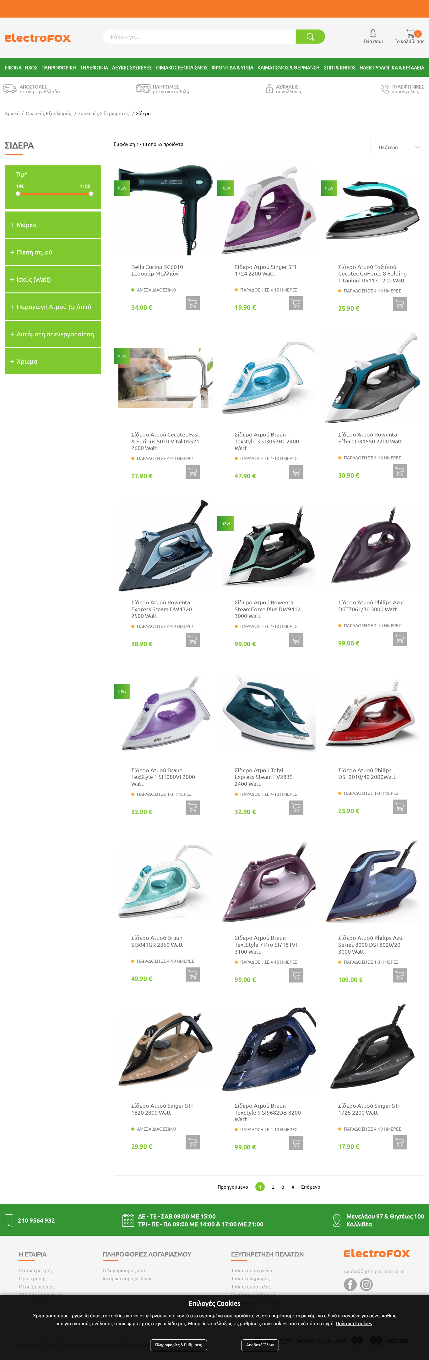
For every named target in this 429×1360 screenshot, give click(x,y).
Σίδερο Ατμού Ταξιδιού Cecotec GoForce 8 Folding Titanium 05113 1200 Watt (372, 273)
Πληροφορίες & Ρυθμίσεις (178, 1345)
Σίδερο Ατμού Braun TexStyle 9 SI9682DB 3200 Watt (268, 1112)
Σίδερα (143, 113)
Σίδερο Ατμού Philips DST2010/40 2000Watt (367, 773)
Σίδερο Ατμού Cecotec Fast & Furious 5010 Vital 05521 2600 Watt (165, 441)
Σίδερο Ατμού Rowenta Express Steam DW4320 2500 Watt (161, 609)
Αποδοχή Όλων (260, 1345)
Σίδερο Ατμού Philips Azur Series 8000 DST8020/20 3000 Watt (371, 944)
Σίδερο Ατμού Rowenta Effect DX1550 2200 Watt (370, 437)
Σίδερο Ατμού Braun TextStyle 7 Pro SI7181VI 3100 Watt (266, 944)
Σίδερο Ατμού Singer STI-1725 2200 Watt (369, 1109)
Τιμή (22, 174)
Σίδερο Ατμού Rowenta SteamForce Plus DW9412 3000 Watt (268, 609)
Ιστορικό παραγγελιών (127, 1278)
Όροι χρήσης (32, 1278)
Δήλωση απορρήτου (41, 1295)
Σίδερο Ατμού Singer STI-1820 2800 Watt (162, 1109)
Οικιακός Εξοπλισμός (48, 113)
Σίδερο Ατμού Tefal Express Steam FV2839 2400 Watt (264, 777)
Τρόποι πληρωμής (250, 1278)
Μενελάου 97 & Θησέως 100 (385, 1216)
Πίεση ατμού (34, 252)
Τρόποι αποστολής (251, 1286)
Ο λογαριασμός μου (124, 1270)
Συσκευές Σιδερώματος (103, 113)
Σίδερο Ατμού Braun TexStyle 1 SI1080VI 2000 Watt (163, 777)
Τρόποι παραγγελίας (252, 1270)
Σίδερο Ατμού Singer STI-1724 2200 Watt (266, 270)
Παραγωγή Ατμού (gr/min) (54, 306)
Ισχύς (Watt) (34, 279)
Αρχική (12, 113)
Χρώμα (27, 361)
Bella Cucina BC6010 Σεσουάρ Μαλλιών (157, 270)
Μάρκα (27, 224)
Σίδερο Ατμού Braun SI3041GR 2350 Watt (157, 941)
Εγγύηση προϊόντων (253, 1295)
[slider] (18, 193)
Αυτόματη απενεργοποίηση (55, 334)
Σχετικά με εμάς (36, 1270)
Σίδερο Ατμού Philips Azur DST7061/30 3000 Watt (371, 605)
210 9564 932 (36, 1220)
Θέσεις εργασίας (37, 1286)
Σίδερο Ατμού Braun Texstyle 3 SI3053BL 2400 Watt (267, 441)
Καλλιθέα (359, 1224)
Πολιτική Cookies (354, 1323)
